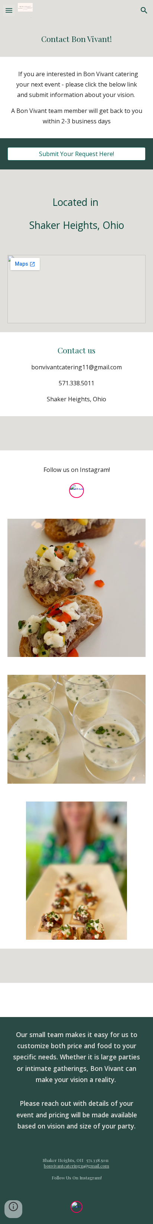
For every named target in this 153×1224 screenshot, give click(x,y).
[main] (76, 39)
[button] (9, 10)
